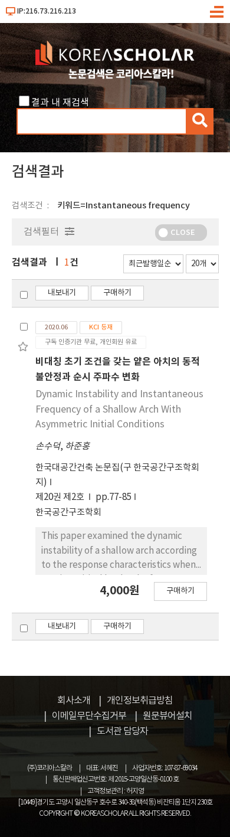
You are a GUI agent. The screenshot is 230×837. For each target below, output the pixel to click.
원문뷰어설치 (167, 716)
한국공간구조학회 (68, 513)
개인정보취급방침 (140, 700)
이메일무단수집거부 (89, 716)
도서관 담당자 (122, 731)
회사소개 (73, 700)
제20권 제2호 (60, 497)
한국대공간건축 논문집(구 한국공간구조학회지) (117, 475)
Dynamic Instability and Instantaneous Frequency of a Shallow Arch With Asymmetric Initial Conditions (119, 409)
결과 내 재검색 (60, 102)
